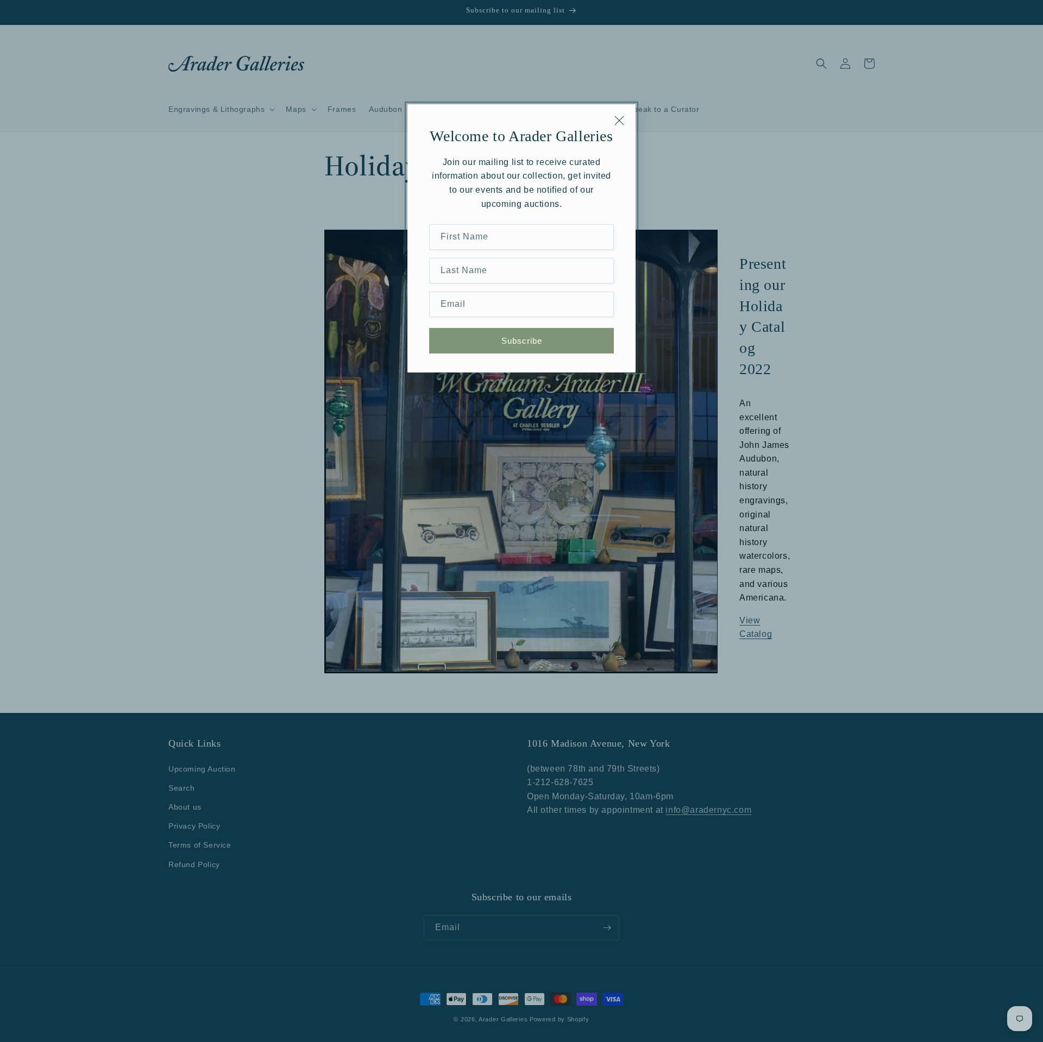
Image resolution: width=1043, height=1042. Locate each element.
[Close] (619, 120)
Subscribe (521, 340)
